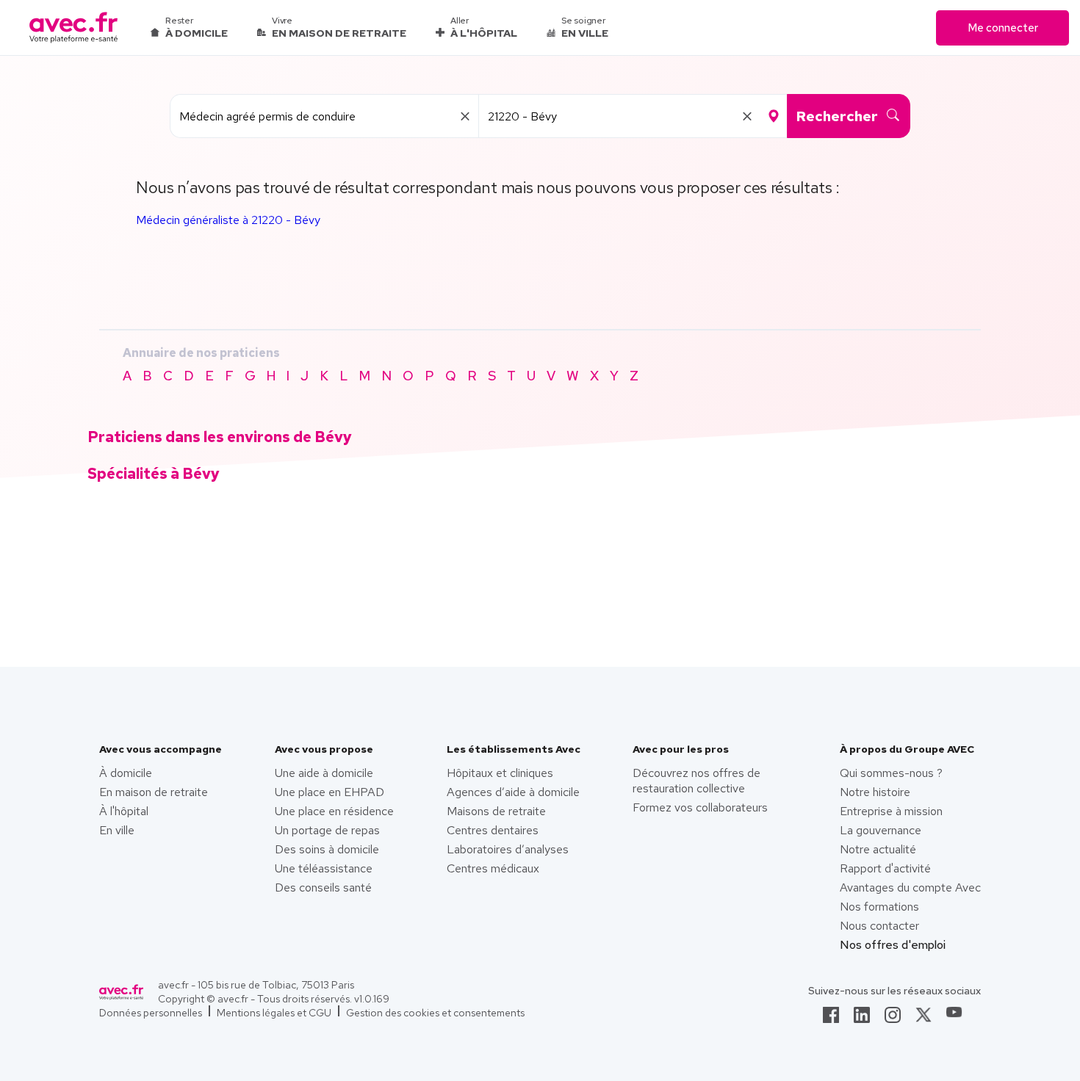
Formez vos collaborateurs (700, 807)
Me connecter (1003, 28)
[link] (831, 1019)
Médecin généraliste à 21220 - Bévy (228, 220)
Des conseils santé (323, 887)
